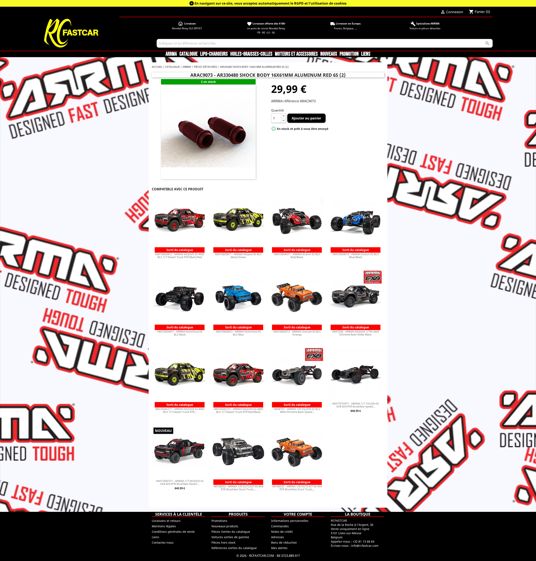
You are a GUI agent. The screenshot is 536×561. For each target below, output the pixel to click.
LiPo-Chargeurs (214, 54)
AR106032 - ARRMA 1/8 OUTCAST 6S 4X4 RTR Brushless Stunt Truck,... (238, 488)
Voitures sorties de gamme (230, 537)
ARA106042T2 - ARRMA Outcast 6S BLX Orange (297, 333)
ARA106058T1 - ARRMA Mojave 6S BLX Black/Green (238, 256)
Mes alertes (279, 548)
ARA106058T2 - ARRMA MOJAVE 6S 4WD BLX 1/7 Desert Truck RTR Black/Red (179, 256)
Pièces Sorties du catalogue (230, 532)
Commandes (280, 526)
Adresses (277, 537)
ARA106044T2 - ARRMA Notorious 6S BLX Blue (238, 333)
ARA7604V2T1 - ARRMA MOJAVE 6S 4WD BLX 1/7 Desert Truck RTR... (179, 410)
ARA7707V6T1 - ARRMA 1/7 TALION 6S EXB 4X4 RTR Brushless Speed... (355, 405)
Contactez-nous (163, 542)
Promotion (349, 54)
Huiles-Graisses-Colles (251, 54)
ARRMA (171, 54)
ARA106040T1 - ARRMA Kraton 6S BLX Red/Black (297, 256)
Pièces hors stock (223, 542)
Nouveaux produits (224, 526)
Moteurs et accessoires (296, 54)
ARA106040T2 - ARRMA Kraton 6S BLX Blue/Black (355, 256)
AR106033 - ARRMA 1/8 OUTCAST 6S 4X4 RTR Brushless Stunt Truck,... (297, 488)
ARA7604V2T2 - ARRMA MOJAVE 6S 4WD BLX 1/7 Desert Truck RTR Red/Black (238, 410)
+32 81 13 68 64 (363, 541)
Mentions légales (164, 526)
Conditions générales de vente (173, 532)
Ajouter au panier (306, 118)
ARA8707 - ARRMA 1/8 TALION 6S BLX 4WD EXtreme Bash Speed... (297, 410)
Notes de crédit (282, 532)
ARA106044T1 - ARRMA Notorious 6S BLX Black (179, 333)
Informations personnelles (289, 521)
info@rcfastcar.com (364, 546)
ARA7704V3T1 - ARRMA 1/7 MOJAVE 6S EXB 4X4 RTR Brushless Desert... (180, 482)
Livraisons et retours (166, 521)
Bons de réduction (284, 542)
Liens (365, 54)
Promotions (219, 521)
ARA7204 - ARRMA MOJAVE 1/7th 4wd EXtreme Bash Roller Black (355, 333)
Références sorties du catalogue (234, 548)
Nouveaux (328, 54)
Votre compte (298, 514)
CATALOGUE (188, 54)
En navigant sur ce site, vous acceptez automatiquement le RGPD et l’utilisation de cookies (271, 3)
